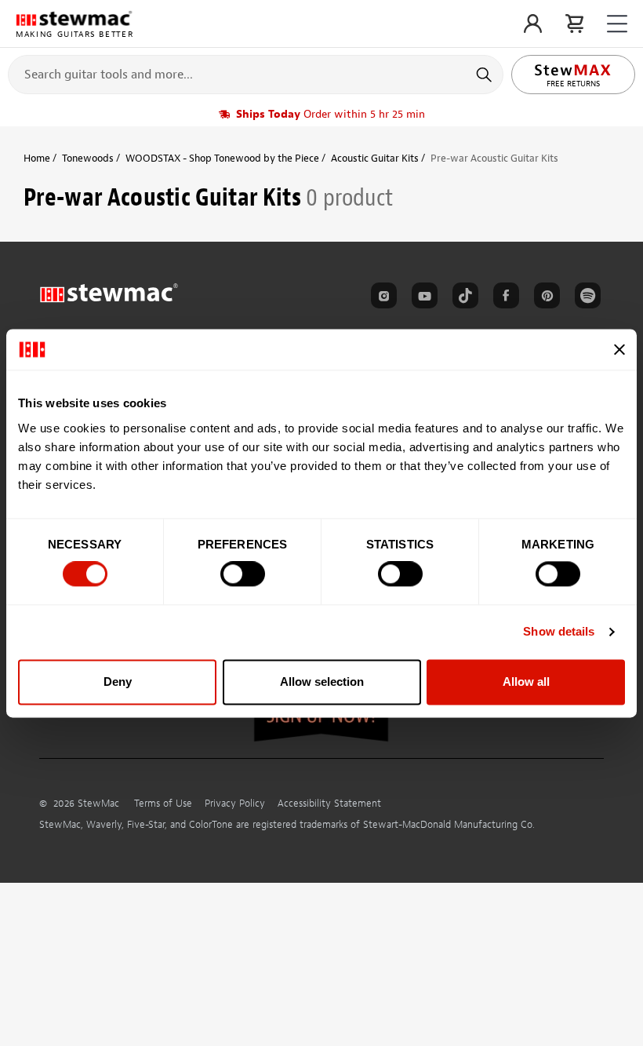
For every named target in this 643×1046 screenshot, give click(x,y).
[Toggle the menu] (617, 24)
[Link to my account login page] (533, 23)
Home (37, 158)
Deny (118, 681)
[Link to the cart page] (574, 23)
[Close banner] (619, 349)
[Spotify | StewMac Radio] (585, 298)
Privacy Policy (235, 803)
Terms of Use (163, 803)
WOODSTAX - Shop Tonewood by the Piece (222, 158)
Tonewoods (88, 158)
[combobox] (255, 74)
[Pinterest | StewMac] (544, 298)
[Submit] (486, 74)
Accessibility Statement (329, 803)
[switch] (242, 574)
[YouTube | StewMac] (422, 298)
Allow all (526, 681)
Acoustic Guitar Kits (375, 158)
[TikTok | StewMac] (462, 298)
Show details (558, 632)
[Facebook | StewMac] (503, 298)
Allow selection (322, 681)
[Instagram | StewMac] (381, 298)
